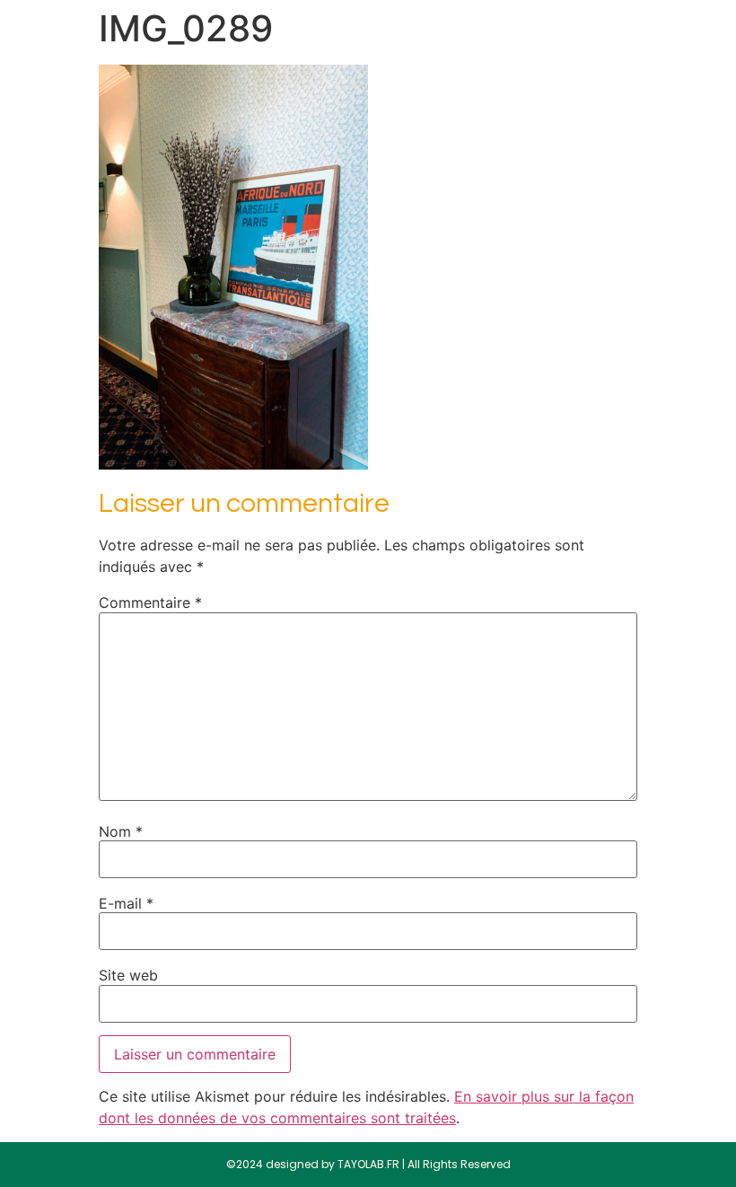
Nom (121, 831)
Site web (128, 975)
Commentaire (150, 602)
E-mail (126, 903)
